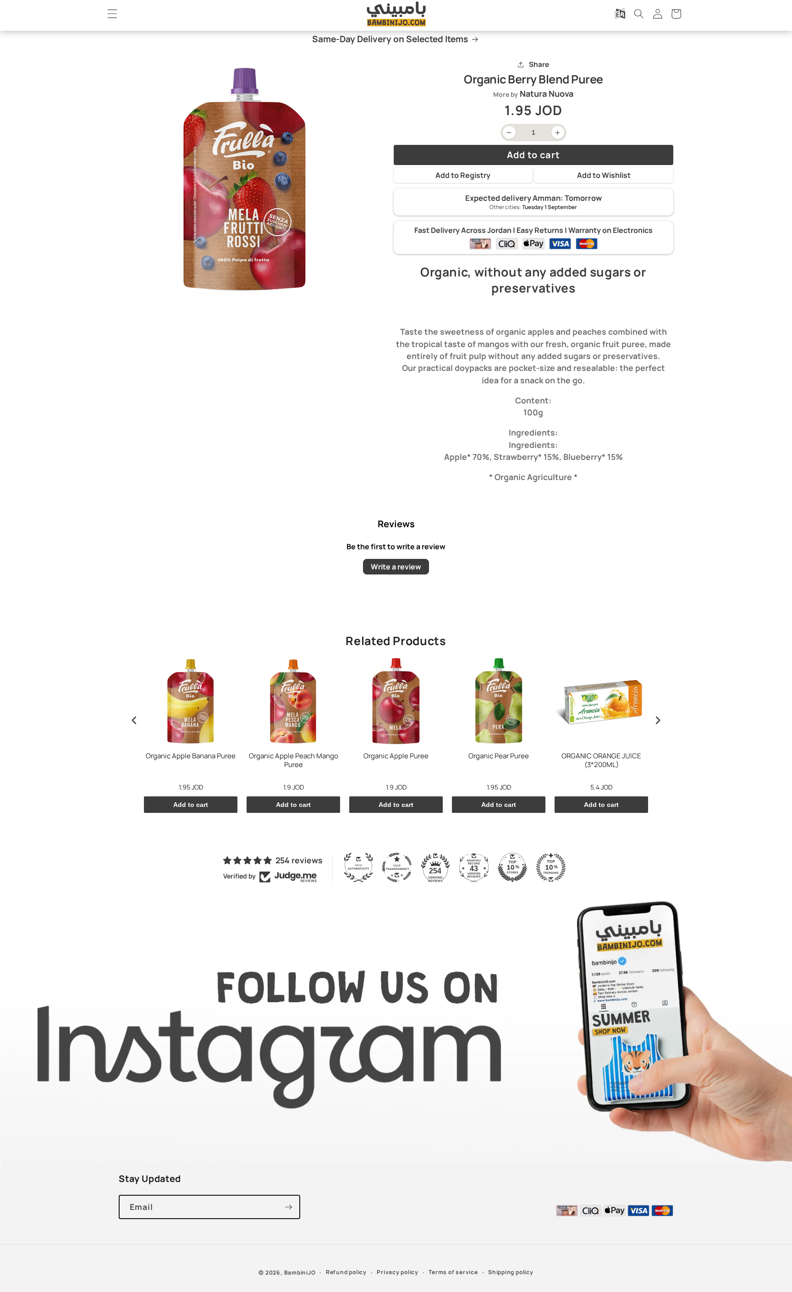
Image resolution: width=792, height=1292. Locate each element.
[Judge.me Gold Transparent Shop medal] (397, 867)
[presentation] (134, 720)
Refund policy (346, 1272)
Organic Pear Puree (498, 756)
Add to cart (190, 804)
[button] (112, 14)
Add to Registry (462, 175)
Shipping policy (511, 1272)
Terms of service (453, 1272)
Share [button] (539, 64)
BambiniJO (300, 1272)
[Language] (620, 14)
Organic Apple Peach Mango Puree (293, 760)
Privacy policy (397, 1272)
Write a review (396, 567)
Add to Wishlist (604, 175)
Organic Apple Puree (396, 756)
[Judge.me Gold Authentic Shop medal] (358, 867)
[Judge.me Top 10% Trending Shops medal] (551, 867)
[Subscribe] (288, 1207)
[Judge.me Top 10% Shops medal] (512, 867)
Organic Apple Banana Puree (191, 756)
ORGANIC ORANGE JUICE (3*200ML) (601, 760)
